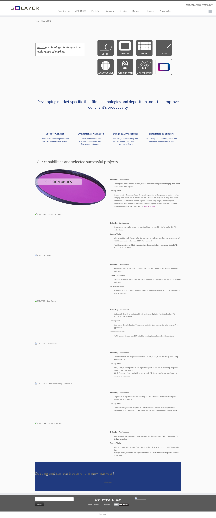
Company (110, 11)
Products (95, 11)
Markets (135, 11)
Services (123, 11)
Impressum (109, 504)
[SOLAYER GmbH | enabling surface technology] (25, 8)
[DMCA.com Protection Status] (121, 504)
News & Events (64, 11)
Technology (149, 11)
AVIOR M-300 (80, 11)
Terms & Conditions (95, 504)
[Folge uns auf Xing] (63, 5)
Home (37, 21)
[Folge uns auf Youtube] (66, 5)
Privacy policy (165, 11)
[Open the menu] (210, 11)
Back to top (103, 514)
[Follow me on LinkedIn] (59, 5)
